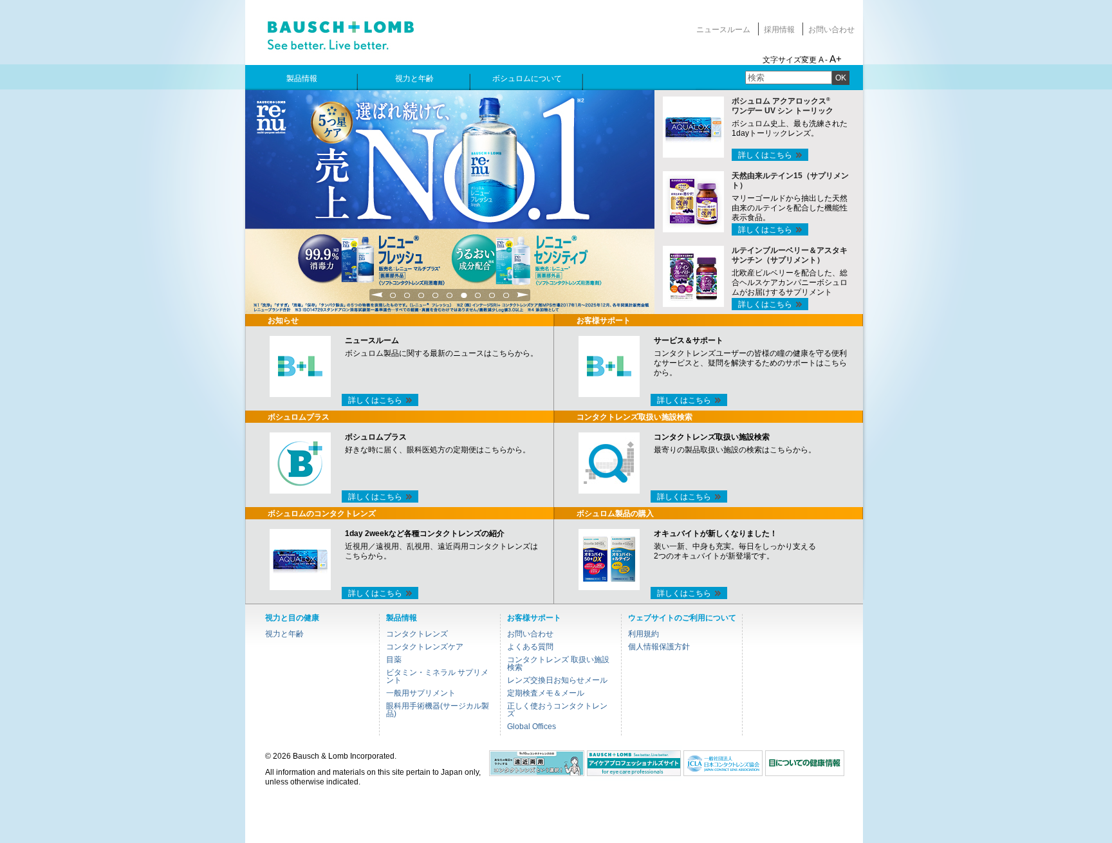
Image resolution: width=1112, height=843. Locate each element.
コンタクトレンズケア (424, 646)
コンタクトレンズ (417, 633)
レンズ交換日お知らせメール (557, 680)
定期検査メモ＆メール (545, 693)
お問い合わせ (831, 29)
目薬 (394, 659)
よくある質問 (530, 646)
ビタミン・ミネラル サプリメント (437, 676)
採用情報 (779, 29)
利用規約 (643, 633)
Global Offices (531, 726)
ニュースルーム (723, 29)
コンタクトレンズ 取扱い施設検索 (558, 663)
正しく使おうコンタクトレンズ (557, 709)
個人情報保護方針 (659, 646)
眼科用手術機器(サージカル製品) (437, 709)
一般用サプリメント (421, 693)
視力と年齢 (284, 633)
